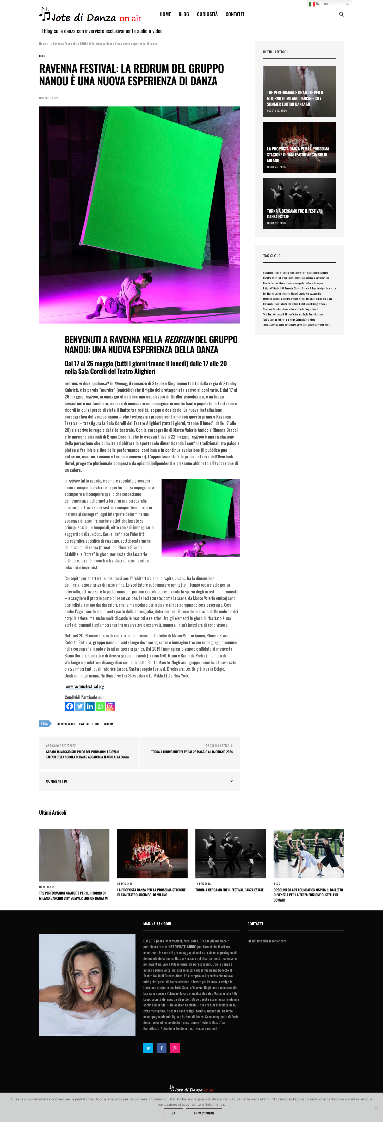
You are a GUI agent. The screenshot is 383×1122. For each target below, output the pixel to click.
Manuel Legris (298, 293)
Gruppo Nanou (66, 724)
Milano (302, 299)
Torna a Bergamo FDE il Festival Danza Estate (294, 214)
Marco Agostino (313, 293)
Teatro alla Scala (300, 314)
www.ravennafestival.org (85, 686)
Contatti (235, 14)
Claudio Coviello (321, 278)
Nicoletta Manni (324, 299)
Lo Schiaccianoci (282, 293)
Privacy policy (204, 1113)
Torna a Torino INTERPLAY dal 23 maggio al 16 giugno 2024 (192, 751)
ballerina (323, 273)
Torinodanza (290, 325)
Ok (173, 1113)
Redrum (108, 724)
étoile (327, 325)
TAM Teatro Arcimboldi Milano (277, 314)
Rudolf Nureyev (313, 304)
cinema (309, 278)
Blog (184, 14)
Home (165, 14)
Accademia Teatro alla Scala (276, 273)
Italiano (322, 4)
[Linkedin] (90, 706)
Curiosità (207, 14)
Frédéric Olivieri (293, 288)
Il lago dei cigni (317, 288)
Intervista (331, 288)
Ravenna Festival (271, 304)
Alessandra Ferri (298, 273)
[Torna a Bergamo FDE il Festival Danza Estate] (299, 203)
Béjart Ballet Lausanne (282, 278)
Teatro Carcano (316, 314)
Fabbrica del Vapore (314, 283)
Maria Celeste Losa (272, 299)
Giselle (305, 288)
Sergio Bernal (311, 309)
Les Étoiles (268, 293)
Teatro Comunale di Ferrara (276, 319)
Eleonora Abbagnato (295, 283)
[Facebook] (69, 706)
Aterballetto (313, 273)
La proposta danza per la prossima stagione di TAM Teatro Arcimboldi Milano (298, 154)
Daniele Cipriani (271, 283)
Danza (282, 283)
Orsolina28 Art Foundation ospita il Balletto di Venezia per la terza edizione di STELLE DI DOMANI (308, 895)
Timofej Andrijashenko (273, 325)
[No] (376, 1107)
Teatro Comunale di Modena (302, 319)
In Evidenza (46, 886)
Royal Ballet (299, 304)
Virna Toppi (302, 325)
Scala (323, 304)
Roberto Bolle (286, 304)
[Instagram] (110, 706)
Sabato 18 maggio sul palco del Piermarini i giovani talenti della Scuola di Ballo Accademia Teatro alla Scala (87, 754)
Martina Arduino (290, 299)
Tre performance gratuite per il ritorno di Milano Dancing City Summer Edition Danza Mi (295, 98)
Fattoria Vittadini (271, 288)
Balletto (267, 278)
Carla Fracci (299, 278)
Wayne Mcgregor (316, 325)
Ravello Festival (89, 724)
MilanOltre (311, 299)
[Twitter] (79, 706)
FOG (282, 288)
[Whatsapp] (100, 706)
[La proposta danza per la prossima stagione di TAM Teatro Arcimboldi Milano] (152, 853)
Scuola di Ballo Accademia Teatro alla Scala (283, 309)
